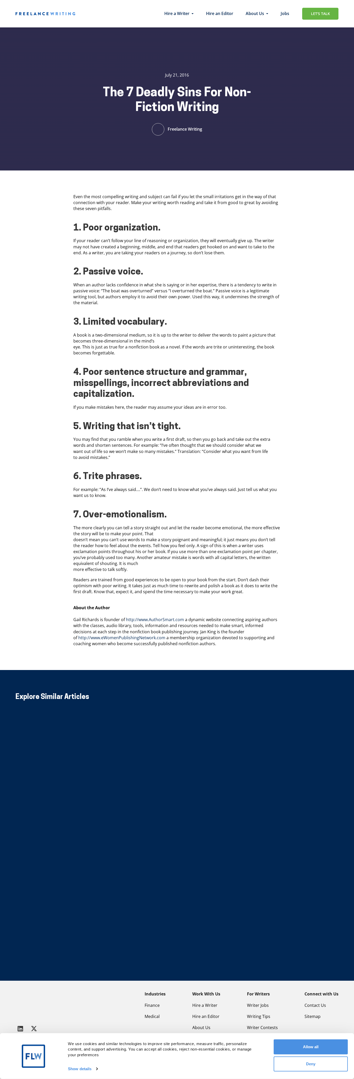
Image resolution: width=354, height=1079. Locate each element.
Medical (152, 1016)
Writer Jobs (258, 1005)
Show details (79, 1069)
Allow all (310, 1047)
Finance (152, 1005)
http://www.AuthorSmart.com (155, 619)
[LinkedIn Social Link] (21, 1028)
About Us (255, 13)
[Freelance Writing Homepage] (28, 1003)
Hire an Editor (219, 13)
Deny (310, 1063)
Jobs (285, 13)
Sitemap (313, 1016)
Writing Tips (258, 1016)
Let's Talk (320, 13)
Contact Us (315, 1005)
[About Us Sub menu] (267, 14)
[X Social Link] (34, 1028)
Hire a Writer (176, 13)
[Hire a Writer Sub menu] (193, 14)
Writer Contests (262, 1027)
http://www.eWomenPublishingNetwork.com (121, 638)
